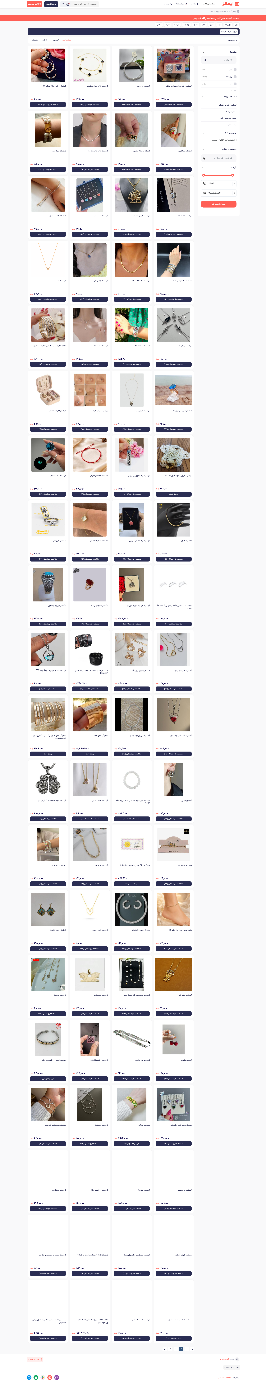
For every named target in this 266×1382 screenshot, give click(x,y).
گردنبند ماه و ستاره (100, 346)
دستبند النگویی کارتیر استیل (180, 1320)
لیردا (219, 24)
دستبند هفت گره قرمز (99, 475)
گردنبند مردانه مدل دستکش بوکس (52, 800)
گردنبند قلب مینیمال (183, 670)
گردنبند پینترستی (185, 346)
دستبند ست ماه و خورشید (55, 1125)
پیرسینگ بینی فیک (100, 410)
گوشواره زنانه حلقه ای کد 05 (54, 86)
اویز (236, 24)
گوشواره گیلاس (186, 1060)
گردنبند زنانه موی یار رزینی (139, 475)
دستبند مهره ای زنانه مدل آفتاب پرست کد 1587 (133, 802)
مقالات (193, 4)
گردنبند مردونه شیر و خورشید (138, 605)
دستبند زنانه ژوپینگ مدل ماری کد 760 (92, 1255)
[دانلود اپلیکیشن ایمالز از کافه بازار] (36, 1377)
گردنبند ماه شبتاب (184, 216)
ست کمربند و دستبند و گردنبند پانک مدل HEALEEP (91, 672)
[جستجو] (63, 4)
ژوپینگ (228, 24)
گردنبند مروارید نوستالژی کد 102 (178, 475)
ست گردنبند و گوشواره (141, 930)
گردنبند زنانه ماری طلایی (140, 281)
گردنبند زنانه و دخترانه (227, 105)
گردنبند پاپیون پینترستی (140, 735)
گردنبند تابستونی (101, 1125)
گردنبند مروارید (143, 86)
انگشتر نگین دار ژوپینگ (182, 410)
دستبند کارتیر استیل (183, 1255)
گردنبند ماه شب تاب (57, 475)
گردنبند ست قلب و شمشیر (181, 735)
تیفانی (159, 24)
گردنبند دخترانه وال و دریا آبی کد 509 (51, 670)
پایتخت (176, 24)
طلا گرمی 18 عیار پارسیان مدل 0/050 (135, 865)
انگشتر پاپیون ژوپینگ (141, 670)
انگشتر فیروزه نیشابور (57, 605)
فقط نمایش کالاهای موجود (223, 140)
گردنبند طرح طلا (101, 865)
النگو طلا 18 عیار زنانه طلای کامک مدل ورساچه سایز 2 (93, 1321)
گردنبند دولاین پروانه (99, 1190)
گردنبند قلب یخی (101, 216)
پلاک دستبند (231, 124)
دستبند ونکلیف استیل (99, 540)
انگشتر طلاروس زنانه (99, 605)
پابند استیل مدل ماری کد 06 (180, 930)
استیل (196, 24)
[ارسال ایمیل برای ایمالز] (49, 1377)
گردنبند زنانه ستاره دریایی (139, 540)
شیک (168, 24)
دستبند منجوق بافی (142, 346)
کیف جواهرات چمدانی (57, 410)
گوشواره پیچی (186, 800)
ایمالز (234, 11)
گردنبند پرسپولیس (100, 995)
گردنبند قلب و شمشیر (141, 1320)
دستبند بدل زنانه (185, 865)
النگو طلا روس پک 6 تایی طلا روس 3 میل (50, 346)
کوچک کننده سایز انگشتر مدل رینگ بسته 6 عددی (174, 607)
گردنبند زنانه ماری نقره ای (97, 151)
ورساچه (186, 24)
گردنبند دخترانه (185, 995)
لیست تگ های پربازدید (231, 1367)
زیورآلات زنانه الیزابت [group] (229, 31)
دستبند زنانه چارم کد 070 (181, 281)
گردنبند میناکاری (59, 1190)
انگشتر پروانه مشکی (141, 151)
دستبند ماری (186, 540)
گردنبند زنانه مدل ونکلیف (97, 86)
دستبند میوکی (144, 1125)
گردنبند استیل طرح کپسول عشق (137, 1255)
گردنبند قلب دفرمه (100, 930)
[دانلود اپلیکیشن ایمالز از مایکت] (29, 1377)
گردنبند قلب (61, 281)
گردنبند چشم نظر (101, 281)
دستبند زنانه (231, 111)
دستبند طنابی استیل (57, 216)
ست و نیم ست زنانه (228, 118)
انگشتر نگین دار (59, 540)
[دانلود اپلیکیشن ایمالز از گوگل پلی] (42, 1377)
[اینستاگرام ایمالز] (56, 1377)
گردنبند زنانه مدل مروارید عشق (179, 86)
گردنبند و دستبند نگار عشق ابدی (137, 995)
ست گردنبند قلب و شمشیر (181, 1125)
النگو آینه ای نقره (101, 735)
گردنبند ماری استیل (142, 1060)
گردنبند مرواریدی (143, 410)
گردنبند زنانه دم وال (100, 800)
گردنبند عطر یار (144, 1190)
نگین (211, 24)
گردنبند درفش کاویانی (99, 1060)
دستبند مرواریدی (59, 151)
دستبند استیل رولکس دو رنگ (54, 1060)
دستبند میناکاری (59, 865)
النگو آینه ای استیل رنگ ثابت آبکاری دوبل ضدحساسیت (49, 737)
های (203, 24)
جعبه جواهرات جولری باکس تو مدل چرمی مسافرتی (49, 1321)
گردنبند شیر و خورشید (141, 216)
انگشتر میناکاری (185, 151)
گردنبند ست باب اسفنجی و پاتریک (52, 1255)
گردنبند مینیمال (59, 995)
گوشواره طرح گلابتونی (57, 930)
